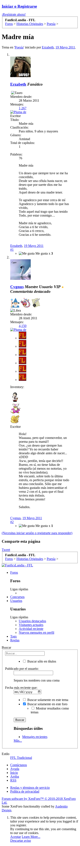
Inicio (14, 772)
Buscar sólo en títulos (41, 661)
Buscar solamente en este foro (46, 704)
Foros (14, 572)
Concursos (17, 597)
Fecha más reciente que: (21, 687)
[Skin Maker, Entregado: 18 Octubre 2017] (25, 303)
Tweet (6, 549)
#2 (12, 522)
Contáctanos (18, 765)
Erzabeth (48, 47)
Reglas (14, 640)
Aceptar (15, 837)
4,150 (22, 326)
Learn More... (31, 837)
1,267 (22, 108)
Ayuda (14, 769)
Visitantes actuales (31, 625)
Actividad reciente (31, 628)
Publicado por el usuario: (22, 668)
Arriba (14, 776)
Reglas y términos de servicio (30, 787)
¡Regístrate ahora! (14, 14)
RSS (13, 780)
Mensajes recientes (34, 737)
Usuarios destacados (32, 621)
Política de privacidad (24, 791)
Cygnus (15, 518)
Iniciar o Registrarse (19, 6)
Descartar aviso (20, 840)
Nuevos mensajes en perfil (36, 632)
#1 (12, 249)
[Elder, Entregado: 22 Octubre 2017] (15, 303)
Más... (18, 740)
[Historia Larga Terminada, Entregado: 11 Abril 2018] (36, 303)
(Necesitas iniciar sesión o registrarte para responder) (37, 533)
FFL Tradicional (21, 757)
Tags (13, 636)
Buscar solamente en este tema (47, 700)
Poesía (19, 47)
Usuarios (16, 601)
